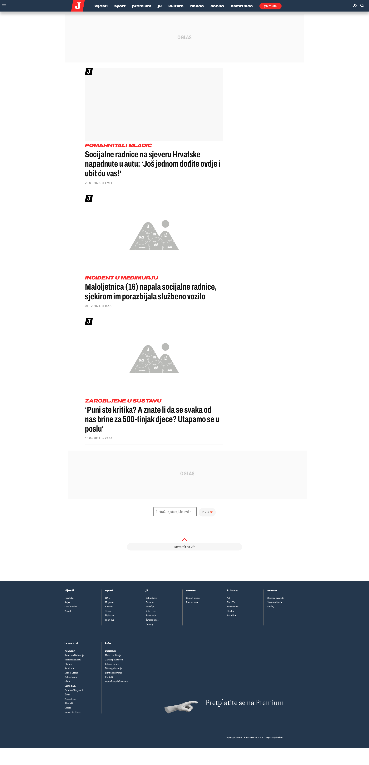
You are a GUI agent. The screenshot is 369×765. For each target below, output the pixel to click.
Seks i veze (151, 611)
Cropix (68, 707)
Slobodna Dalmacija (74, 655)
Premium (141, 6)
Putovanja (151, 615)
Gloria (67, 681)
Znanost (150, 602)
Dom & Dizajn (71, 672)
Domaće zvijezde (275, 598)
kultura (232, 590)
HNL (107, 598)
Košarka (109, 606)
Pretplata (270, 6)
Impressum (110, 650)
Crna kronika (71, 606)
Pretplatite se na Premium (245, 702)
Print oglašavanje (113, 672)
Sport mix (109, 619)
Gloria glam (70, 685)
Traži (205, 512)
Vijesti (101, 6)
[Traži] (362, 6)
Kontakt (109, 677)
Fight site (109, 615)
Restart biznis (192, 598)
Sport (120, 6)
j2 (147, 590)
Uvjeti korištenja (113, 655)
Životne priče (152, 619)
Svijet (67, 602)
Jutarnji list (70, 650)
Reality (270, 606)
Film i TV (231, 602)
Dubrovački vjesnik (74, 690)
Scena (217, 6)
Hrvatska (69, 598)
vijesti (69, 590)
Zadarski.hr (70, 699)
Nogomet (109, 602)
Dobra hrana (71, 677)
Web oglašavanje (113, 668)
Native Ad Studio (73, 712)
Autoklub (69, 668)
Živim (67, 694)
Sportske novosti (73, 659)
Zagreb (68, 611)
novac (191, 590)
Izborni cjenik (112, 664)
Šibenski (69, 703)
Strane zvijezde (274, 602)
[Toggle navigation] (3, 5)
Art (228, 598)
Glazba (230, 611)
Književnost (233, 606)
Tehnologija (151, 598)
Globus (68, 664)
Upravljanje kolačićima (116, 681)
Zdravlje (150, 606)
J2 (160, 6)
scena (272, 590)
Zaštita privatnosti (114, 659)
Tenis (108, 611)
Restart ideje (192, 602)
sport (109, 590)
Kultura (176, 6)
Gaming (149, 624)
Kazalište (231, 615)
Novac (197, 6)
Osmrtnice (242, 6)
